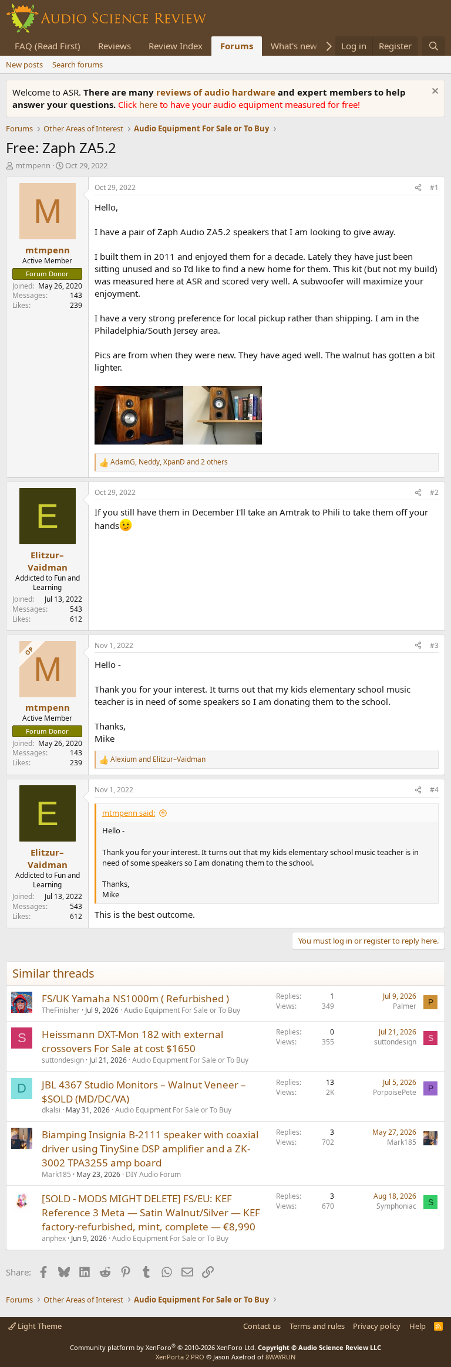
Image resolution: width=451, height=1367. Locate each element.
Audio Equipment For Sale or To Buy (182, 1010)
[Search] (433, 46)
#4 (434, 790)
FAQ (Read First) (47, 46)
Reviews (114, 46)
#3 (434, 645)
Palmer (404, 1006)
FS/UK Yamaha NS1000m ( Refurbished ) (135, 998)
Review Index (176, 46)
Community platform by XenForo (163, 1347)
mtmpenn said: (128, 813)
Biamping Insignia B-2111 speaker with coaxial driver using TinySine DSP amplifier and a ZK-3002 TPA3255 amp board (150, 1148)
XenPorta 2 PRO (180, 1356)
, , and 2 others (169, 462)
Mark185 (56, 1174)
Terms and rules (317, 1326)
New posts (24, 64)
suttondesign (63, 1060)
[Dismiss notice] (434, 92)
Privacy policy (376, 1326)
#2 (434, 492)
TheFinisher (61, 1010)
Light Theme (39, 1326)
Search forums (77, 64)
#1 (434, 187)
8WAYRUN (280, 1356)
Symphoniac (396, 1206)
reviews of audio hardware (217, 92)
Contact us (262, 1326)
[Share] (418, 188)
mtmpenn (33, 165)
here (149, 104)
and (158, 759)
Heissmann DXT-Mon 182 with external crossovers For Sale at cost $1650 (132, 1041)
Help (417, 1326)
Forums (236, 46)
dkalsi (51, 1110)
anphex (54, 1238)
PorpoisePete (394, 1092)
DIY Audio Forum (153, 1174)
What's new (294, 46)
